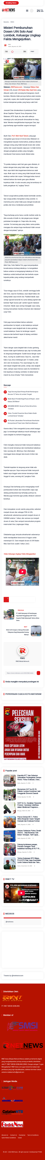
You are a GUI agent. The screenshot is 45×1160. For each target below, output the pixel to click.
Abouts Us (5, 1135)
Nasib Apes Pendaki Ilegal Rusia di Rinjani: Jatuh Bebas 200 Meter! (23, 400)
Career (20, 1138)
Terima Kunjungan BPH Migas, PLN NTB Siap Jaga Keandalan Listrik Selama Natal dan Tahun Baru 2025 (29, 860)
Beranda (6, 22)
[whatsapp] (27, 599)
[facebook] (11, 599)
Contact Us (13, 1135)
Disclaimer (22, 1135)
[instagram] (22, 1145)
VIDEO (12, 22)
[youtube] (29, 1145)
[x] (16, 599)
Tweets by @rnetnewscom (13, 976)
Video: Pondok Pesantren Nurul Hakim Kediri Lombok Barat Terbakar (22, 414)
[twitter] (19, 1145)
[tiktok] (25, 1145)
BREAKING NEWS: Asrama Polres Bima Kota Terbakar (22, 407)
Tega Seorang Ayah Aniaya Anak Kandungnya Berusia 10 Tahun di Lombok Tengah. (23, 393)
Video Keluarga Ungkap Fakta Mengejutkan (20, 554)
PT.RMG (40, 1152)
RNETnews (15, 1152)
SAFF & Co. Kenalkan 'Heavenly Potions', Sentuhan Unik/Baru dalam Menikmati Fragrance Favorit (29, 805)
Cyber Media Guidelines (9, 1138)
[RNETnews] (8, 12)
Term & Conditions (33, 1135)
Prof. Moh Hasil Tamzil (20, 136)
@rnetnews (9, 922)
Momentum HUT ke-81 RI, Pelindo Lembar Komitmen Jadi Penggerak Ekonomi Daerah (28, 791)
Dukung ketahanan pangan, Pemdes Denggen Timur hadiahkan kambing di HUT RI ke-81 (28, 847)
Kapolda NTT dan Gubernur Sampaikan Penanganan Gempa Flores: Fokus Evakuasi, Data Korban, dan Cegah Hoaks (29, 778)
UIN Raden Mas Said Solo (27, 90)
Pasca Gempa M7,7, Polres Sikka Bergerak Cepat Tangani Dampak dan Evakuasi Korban (28, 819)
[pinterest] (32, 599)
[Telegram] (22, 599)
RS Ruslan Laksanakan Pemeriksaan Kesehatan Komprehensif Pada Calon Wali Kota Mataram (23, 422)
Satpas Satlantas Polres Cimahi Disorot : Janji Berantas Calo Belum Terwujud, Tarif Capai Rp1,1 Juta (29, 833)
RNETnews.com (16, 87)
